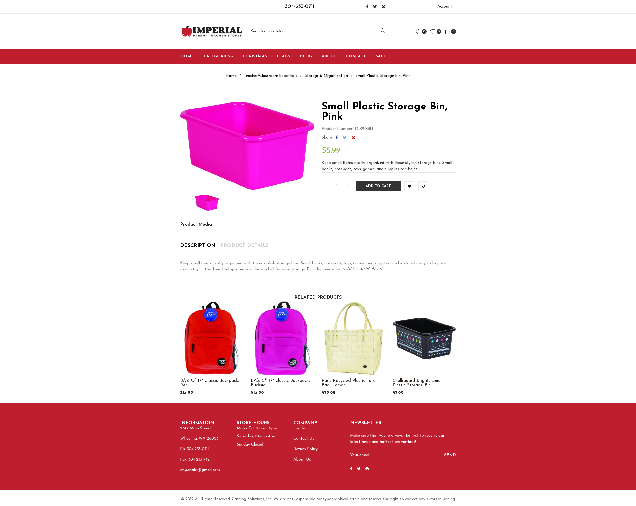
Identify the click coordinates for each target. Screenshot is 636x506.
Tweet (345, 137)
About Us (302, 460)
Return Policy (305, 449)
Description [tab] (197, 245)
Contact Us (303, 439)
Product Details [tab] (244, 245)
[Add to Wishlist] (409, 186)
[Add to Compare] (423, 186)
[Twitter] (375, 7)
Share (337, 137)
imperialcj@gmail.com (200, 470)
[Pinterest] (383, 7)
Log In (299, 428)
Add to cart (378, 186)
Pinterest (353, 137)
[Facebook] (367, 7)
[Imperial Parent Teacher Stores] (211, 31)
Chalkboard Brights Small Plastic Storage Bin (418, 383)
